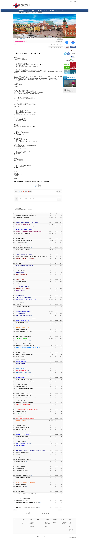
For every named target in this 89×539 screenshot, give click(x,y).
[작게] (55, 47)
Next (49, 513)
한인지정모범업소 (64, 522)
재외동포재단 (51, 217)
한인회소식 (17, 38)
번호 (14, 213)
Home (15, 519)
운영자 (15, 44)
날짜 (56, 213)
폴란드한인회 (51, 299)
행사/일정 (31, 523)
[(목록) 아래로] (58, 47)
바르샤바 (51, 315)
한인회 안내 (23, 519)
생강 (51, 434)
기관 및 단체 (63, 523)
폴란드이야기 (47, 522)
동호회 (70, 519)
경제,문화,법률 (47, 523)
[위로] (57, 47)
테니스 (70, 522)
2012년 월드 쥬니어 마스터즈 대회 (22, 500)
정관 (22, 522)
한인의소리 (55, 519)
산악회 (70, 523)
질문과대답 (55, 522)
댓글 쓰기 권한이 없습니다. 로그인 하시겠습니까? (27, 198)
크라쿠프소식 (71, 529)
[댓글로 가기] (60, 47)
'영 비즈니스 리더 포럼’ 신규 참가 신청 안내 (24, 495)
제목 (31, 213)
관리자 (51, 361)
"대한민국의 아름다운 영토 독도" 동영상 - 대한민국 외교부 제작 (27, 493)
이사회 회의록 (32, 526)
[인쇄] (62, 47)
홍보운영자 (51, 222)
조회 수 (61, 213)
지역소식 (70, 526)
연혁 (22, 523)
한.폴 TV (38, 519)
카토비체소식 (71, 530)
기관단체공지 (18, 208)
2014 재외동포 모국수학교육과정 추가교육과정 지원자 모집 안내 (27, 507)
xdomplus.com (74, 537)
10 (46, 513)
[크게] (53, 47)
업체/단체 (62, 519)
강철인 (51, 500)
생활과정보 (47, 519)
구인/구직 (46, 526)
